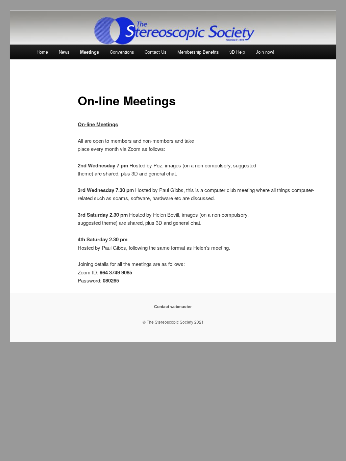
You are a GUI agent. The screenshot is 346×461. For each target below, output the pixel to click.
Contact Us (156, 52)
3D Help (237, 52)
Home (42, 52)
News (64, 52)
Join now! (265, 52)
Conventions (122, 52)
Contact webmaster (173, 306)
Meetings (89, 52)
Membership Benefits (198, 52)
